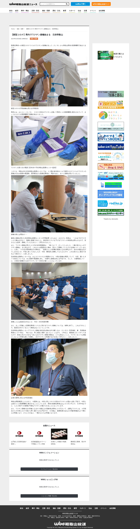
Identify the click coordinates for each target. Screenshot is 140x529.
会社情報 (102, 10)
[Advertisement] (111, 75)
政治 (10, 10)
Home (13, 29)
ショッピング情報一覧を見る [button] (49, 496)
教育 (64, 10)
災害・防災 (35, 10)
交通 (85, 10)
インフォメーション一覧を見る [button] (49, 469)
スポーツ (72, 10)
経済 (16, 10)
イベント (93, 10)
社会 (79, 10)
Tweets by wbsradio (111, 219)
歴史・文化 (56, 10)
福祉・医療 (46, 10)
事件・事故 (25, 10)
